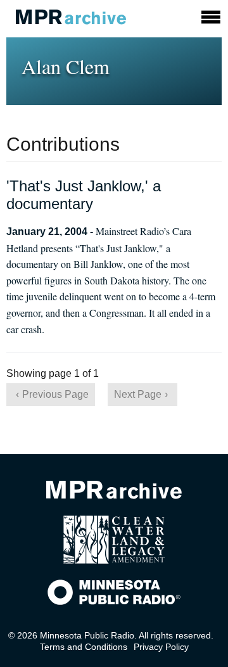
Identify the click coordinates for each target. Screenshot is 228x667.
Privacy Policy (161, 647)
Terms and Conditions (83, 647)
